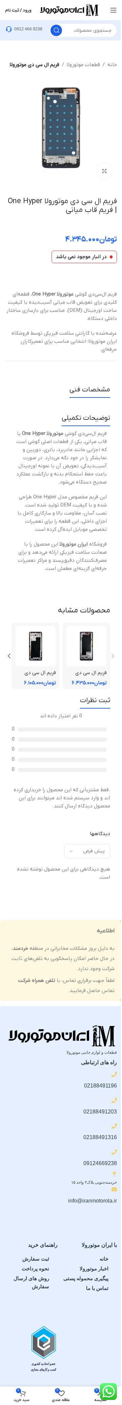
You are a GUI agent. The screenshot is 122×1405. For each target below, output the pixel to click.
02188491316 (100, 1137)
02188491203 (100, 1111)
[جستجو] (56, 30)
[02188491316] (114, 1126)
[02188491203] (114, 1100)
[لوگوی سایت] (68, 9)
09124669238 (100, 1163)
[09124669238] (114, 1152)
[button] (113, 656)
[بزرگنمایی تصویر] (104, 170)
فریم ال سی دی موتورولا (34, 64)
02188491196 (100, 1086)
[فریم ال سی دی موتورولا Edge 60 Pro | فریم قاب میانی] (86, 646)
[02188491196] (114, 1074)
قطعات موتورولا (83, 64)
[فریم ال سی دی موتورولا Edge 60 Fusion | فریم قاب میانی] (35, 646)
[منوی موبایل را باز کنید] (113, 10)
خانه (112, 64)
